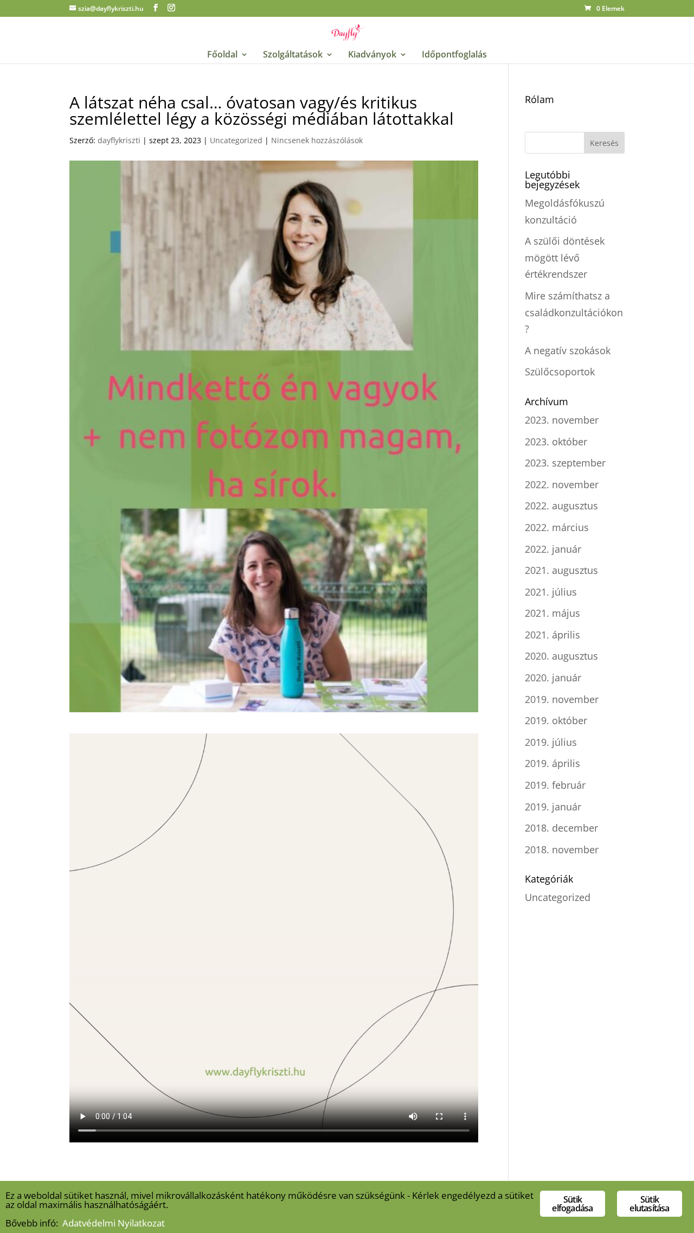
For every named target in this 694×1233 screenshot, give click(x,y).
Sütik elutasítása (649, 1203)
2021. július (551, 591)
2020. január (553, 677)
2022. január (553, 548)
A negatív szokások (568, 350)
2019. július (551, 742)
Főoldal (222, 55)
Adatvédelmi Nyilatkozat (113, 1223)
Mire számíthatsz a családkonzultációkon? (574, 312)
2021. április (552, 634)
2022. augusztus (561, 505)
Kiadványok (372, 55)
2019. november (562, 699)
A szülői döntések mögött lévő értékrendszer (565, 257)
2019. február (555, 784)
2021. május (552, 612)
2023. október (556, 441)
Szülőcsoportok (560, 371)
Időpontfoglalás (454, 55)
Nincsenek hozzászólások (317, 140)
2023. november (562, 419)
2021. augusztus (561, 570)
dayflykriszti (119, 140)
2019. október (556, 720)
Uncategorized (236, 140)
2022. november (562, 484)
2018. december (561, 827)
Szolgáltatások (293, 55)
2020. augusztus (561, 655)
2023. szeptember (565, 462)
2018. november (562, 849)
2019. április (552, 763)
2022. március (557, 527)
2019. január (553, 806)
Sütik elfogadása (572, 1203)
